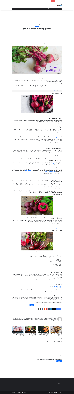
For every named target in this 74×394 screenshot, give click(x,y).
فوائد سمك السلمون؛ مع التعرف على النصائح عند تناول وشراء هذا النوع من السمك (43, 334)
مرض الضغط (38, 302)
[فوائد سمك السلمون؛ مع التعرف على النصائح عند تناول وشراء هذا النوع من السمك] (43, 329)
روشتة (60, 384)
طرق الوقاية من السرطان (28, 170)
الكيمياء (60, 387)
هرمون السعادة (54, 90)
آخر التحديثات (55, 8)
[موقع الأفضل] (59, 5)
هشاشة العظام (58, 164)
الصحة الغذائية (42, 24)
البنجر (54, 302)
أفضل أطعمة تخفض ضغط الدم (54, 137)
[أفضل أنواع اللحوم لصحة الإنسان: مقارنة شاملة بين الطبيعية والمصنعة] (18, 329)
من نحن (25, 392)
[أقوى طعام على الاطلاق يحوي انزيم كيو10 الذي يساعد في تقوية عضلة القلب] (30, 329)
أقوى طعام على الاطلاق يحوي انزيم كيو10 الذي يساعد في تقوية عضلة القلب (30, 334)
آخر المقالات (59, 8)
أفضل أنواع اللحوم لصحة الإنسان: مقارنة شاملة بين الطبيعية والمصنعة (18, 334)
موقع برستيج (59, 383)
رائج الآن (45, 8)
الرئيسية (45, 24)
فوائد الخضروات (44, 302)
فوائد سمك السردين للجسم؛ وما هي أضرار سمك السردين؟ (56, 334)
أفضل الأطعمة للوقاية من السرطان (50, 171)
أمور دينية (38, 8)
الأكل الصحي (38, 24)
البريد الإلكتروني (60, 355)
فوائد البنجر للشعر (15, 191)
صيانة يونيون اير (59, 381)
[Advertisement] (37, 17)
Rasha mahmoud (53, 317)
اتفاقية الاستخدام (19, 392)
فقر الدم (48, 228)
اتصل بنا (22, 392)
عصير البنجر (53, 163)
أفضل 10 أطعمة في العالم (57, 286)
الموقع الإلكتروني (34, 355)
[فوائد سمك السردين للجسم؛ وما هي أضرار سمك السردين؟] (56, 329)
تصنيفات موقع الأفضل (50, 8)
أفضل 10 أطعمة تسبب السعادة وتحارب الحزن (54, 287)
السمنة (42, 8)
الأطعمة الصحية (59, 302)
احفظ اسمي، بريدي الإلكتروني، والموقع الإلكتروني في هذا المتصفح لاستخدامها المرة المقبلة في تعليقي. (49, 359)
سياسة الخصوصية (14, 392)
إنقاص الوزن (40, 183)
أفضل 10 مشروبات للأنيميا (56, 228)
